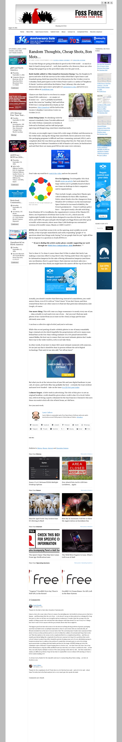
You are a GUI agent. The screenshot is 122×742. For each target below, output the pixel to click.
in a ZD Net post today (70, 387)
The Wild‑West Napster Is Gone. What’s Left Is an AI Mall (77, 556)
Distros (56, 60)
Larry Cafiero (37, 665)
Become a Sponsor (96, 32)
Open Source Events (41, 32)
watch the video (55, 173)
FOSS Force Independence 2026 (60, 245)
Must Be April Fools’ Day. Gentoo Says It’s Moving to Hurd (43, 519)
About (63, 32)
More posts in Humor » (87, 490)
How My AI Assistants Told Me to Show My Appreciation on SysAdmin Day (77, 519)
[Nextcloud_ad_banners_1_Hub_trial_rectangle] (61, 293)
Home (22, 32)
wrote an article (67, 181)
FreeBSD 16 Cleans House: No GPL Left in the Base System (77, 592)
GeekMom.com (47, 89)
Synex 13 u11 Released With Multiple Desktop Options (43, 483)
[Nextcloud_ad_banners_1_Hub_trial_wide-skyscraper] (103, 219)
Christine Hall (103, 70)
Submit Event (55, 32)
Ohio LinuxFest (43, 107)
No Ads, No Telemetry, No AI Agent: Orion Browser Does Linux (104, 66)
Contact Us (71, 32)
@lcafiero (80, 417)
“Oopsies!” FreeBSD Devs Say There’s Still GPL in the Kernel (43, 592)
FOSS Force (102, 91)
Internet (67, 60)
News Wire (29, 32)
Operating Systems (79, 60)
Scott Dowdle (37, 605)
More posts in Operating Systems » (83, 563)
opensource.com (69, 87)
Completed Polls (82, 32)
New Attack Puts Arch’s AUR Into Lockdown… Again (74, 483)
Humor (61, 60)
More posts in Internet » (86, 526)
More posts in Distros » (87, 454)
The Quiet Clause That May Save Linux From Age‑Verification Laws (44, 556)
